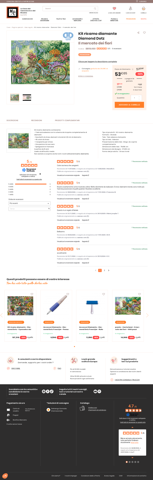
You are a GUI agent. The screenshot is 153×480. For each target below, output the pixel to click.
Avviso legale (109, 476)
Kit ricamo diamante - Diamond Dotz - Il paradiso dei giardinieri (19, 329)
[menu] (76, 21)
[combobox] (70, 8)
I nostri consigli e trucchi (127, 380)
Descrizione (12, 120)
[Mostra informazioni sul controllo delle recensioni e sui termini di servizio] (147, 419)
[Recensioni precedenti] (96, 270)
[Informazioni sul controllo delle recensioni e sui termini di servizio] (40, 174)
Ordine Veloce (93, 13)
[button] (130, 10)
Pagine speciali (17, 27)
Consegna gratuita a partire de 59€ (20, 1)
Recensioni (36, 120)
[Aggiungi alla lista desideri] (32, 294)
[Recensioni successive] (132, 457)
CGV (121, 476)
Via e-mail (15, 368)
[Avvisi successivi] (109, 270)
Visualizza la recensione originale (68, 175)
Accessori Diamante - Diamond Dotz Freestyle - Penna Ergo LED (55, 329)
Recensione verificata (140, 161)
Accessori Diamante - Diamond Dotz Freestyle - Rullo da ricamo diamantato (91, 329)
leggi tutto (134, 442)
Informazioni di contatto (136, 476)
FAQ (59, 368)
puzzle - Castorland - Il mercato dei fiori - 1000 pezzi (127, 328)
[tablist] (16, 403)
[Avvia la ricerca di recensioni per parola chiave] (49, 209)
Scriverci (142, 1)
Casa (8, 27)
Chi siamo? (56, 476)
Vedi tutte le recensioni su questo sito (29, 179)
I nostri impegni (71, 476)
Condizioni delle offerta (90, 476)
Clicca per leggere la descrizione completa (97, 62)
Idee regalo (29, 27)
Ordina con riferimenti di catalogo (97, 408)
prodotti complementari (67, 120)
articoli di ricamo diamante (78, 154)
